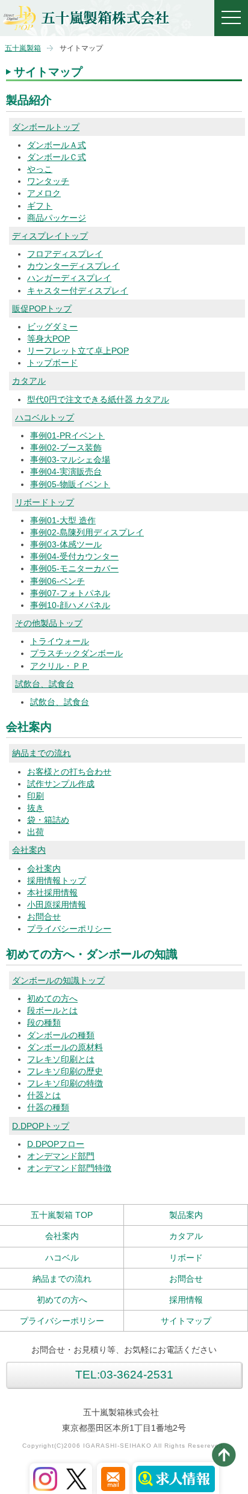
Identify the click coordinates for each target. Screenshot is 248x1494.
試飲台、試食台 (44, 684)
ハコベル (62, 1257)
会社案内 (29, 850)
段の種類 (44, 1022)
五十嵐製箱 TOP (62, 1215)
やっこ (39, 169)
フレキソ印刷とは (61, 1059)
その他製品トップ (48, 623)
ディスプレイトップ (50, 236)
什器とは (44, 1095)
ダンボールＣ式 (56, 157)
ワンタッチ (48, 181)
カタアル (29, 381)
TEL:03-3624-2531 (124, 1374)
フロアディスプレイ (65, 254)
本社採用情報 (52, 892)
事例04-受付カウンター (74, 556)
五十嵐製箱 (23, 48)
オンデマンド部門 (61, 1156)
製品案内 (186, 1215)
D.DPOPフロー (55, 1144)
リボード (186, 1257)
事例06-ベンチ (57, 581)
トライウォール (59, 641)
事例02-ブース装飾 (66, 447)
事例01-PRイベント (67, 435)
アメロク (44, 193)
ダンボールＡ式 (56, 145)
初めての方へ (52, 998)
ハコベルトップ (44, 417)
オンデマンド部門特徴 (69, 1168)
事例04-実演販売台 (66, 471)
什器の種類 (48, 1107)
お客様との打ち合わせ (69, 771)
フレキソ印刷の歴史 (65, 1071)
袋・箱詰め (48, 820)
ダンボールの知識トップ (58, 980)
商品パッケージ (56, 218)
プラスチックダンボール (76, 653)
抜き (35, 808)
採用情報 (186, 1300)
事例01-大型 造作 (63, 520)
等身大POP (48, 338)
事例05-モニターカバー (74, 568)
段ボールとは (52, 1010)
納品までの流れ (41, 753)
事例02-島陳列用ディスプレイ (87, 532)
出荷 (35, 832)
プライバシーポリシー (69, 928)
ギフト (39, 206)
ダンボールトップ (45, 127)
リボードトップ (44, 502)
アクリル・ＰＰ (59, 666)
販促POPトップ (42, 308)
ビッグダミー (52, 326)
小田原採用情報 (56, 904)
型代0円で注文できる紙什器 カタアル (98, 399)
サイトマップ (186, 1321)
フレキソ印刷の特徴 (65, 1083)
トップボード (52, 362)
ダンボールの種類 (61, 1035)
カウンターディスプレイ (73, 266)
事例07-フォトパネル (70, 593)
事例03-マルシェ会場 (70, 459)
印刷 (35, 796)
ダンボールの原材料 (65, 1047)
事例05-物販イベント (70, 484)
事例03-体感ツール (66, 544)
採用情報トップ (56, 880)
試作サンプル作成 (61, 783)
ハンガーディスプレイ (69, 278)
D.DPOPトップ (40, 1126)
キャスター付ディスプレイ (77, 290)
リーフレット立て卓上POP (78, 350)
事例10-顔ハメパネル (70, 605)
